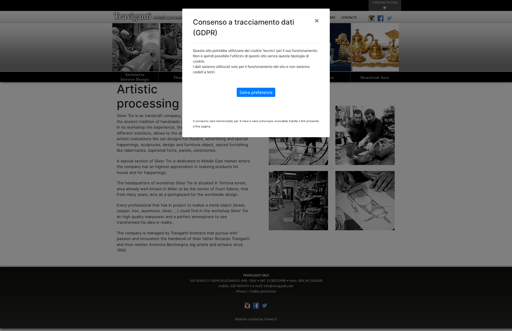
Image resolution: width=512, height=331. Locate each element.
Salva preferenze (256, 92)
